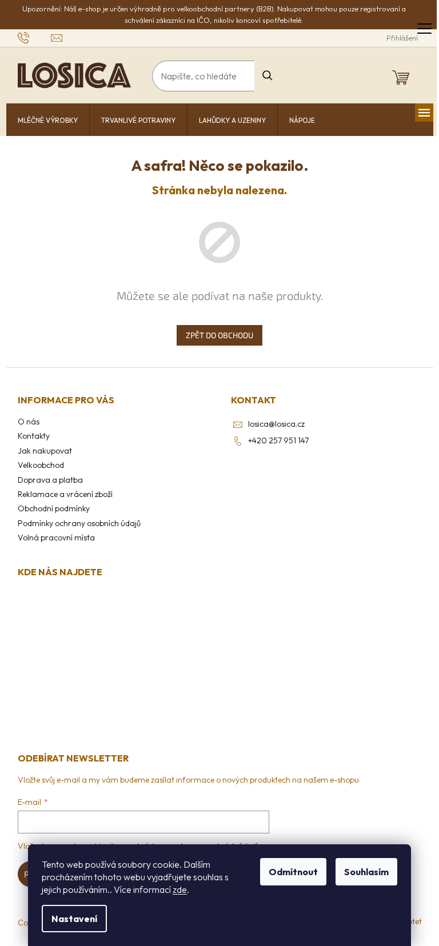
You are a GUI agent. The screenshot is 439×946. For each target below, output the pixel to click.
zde (180, 889)
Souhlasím (366, 871)
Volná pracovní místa (56, 537)
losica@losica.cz (276, 424)
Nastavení (74, 918)
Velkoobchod (41, 465)
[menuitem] (47, 120)
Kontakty (34, 436)
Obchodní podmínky (54, 508)
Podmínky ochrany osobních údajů (79, 523)
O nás (28, 421)
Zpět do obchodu (219, 335)
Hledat (267, 76)
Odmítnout (293, 871)
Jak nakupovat (45, 451)
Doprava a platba (50, 480)
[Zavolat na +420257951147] (34, 37)
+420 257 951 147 (278, 440)
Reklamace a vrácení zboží (65, 494)
